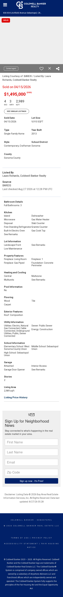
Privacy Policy (42, 538)
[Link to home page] (31, 5)
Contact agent (11, 68)
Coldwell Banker (22, 520)
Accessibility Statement (21, 543)
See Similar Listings (16, 111)
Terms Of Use (20, 538)
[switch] (41, 69)
